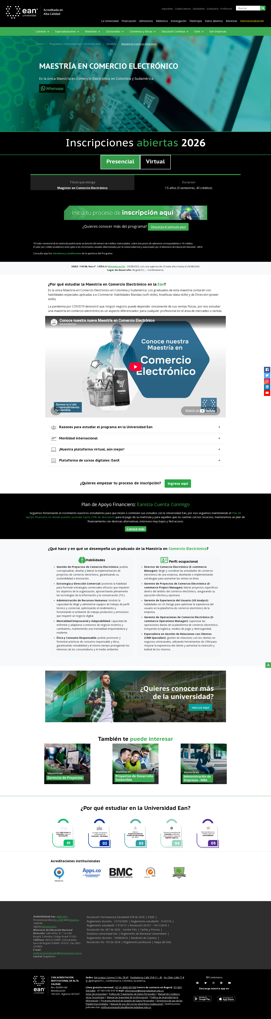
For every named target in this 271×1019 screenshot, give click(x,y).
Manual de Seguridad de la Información (127, 997)
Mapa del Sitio (162, 942)
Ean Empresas (217, 31)
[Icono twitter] (267, 375)
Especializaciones (66, 31)
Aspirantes (167, 8)
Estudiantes (199, 8)
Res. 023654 (57, 987)
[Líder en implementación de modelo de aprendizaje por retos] (135, 833)
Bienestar (231, 21)
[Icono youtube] (267, 393)
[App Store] (226, 998)
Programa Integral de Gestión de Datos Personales (127, 1000)
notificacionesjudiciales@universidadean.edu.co (126, 1007)
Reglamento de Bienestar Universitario (144, 933)
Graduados (213, 8)
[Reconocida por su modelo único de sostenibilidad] (207, 833)
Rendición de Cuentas (144, 938)
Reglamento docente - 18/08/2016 (107, 938)
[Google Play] (202, 998)
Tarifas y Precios (150, 929)
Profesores (226, 8)
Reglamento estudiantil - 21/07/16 (151, 921)
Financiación (128, 21)
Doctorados (113, 31)
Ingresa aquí (178, 483)
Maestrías (91, 31)
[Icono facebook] (267, 370)
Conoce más (136, 529)
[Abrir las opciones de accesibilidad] (268, 665)
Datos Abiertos (214, 21)
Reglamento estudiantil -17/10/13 (106, 925)
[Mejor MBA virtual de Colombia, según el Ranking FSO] (63, 833)
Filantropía (195, 21)
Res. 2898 (58, 920)
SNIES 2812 (62, 916)
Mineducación (49, 926)
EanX (197, 31)
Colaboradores (183, 8)
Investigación (178, 21)
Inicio (40, 44)
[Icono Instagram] (267, 381)
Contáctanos (215, 977)
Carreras (41, 31)
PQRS (151, 917)
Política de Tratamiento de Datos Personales (132, 994)
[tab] (120, 162)
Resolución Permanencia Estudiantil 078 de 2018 (116, 917)
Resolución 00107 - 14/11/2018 (148, 925)
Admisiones (146, 21)
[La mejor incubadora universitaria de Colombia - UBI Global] (99, 833)
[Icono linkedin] (267, 387)
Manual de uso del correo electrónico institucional (136, 1004)
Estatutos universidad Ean (102, 933)
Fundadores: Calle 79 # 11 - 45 (146, 977)
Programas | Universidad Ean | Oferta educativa (75, 44)
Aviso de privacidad (96, 994)
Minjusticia (73, 920)
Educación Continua (173, 31)
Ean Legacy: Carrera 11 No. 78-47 (111, 977)
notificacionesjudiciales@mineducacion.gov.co (57, 953)
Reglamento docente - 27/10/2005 (107, 921)
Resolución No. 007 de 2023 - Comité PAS (112, 929)
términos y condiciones (67, 253)
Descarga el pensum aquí (168, 227)
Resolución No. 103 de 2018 (103, 942)
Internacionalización (252, 21)
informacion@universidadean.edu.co (144, 990)
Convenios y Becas (141, 31)
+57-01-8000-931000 (125, 987)
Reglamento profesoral (137, 942)
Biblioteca (162, 21)
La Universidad (110, 21)
